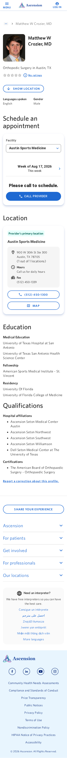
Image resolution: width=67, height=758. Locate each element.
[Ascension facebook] (12, 671)
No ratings (35, 75)
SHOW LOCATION (26, 88)
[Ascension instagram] (54, 671)
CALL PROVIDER (35, 196)
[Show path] (6, 23)
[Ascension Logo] (33, 658)
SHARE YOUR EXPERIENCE (33, 509)
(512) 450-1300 (36, 294)
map (36, 305)
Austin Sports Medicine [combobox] (27, 148)
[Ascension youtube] (40, 671)
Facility (11, 140)
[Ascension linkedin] (26, 671)
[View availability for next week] (59, 168)
